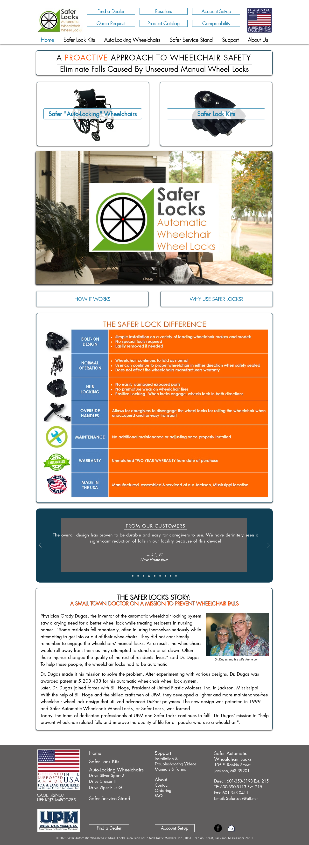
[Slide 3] (148, 576)
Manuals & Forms (170, 769)
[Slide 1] (138, 576)
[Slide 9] (132, 576)
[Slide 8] (176, 576)
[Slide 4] (154, 576)
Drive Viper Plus (103, 787)
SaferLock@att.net (242, 798)
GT (120, 787)
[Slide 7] (170, 576)
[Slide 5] (160, 576)
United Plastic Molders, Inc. (184, 688)
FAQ (159, 795)
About (161, 779)
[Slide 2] (143, 576)
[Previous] (40, 545)
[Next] (268, 545)
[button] (258, 39)
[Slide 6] (165, 576)
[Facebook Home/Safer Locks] (218, 828)
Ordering (163, 790)
